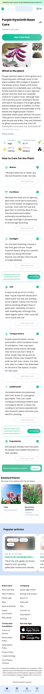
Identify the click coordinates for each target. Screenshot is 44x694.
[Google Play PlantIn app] (30, 637)
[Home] (2, 9)
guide (10, 544)
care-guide (12, 540)
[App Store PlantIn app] (30, 629)
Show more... (8, 134)
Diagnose (35, 468)
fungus (23, 540)
